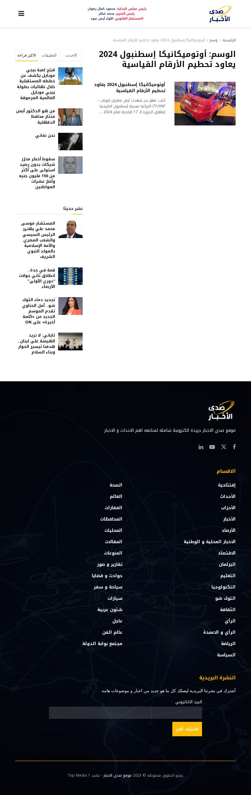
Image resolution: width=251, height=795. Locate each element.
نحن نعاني (45, 135)
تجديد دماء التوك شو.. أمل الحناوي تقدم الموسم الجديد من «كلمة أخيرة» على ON (38, 311)
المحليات (113, 530)
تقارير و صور (109, 564)
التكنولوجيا (224, 587)
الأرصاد (229, 530)
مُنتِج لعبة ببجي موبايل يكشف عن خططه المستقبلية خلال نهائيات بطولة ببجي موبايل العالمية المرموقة (36, 84)
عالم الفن (112, 632)
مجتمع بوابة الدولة (102, 644)
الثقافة (228, 610)
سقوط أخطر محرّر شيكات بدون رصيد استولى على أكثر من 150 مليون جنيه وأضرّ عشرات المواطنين (37, 173)
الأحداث (228, 496)
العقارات (113, 508)
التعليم (228, 576)
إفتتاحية (227, 485)
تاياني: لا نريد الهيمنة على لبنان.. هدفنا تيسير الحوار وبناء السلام (36, 343)
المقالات (113, 542)
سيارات (114, 598)
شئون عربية (109, 610)
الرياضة (228, 644)
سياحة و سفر (108, 587)
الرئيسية (229, 40)
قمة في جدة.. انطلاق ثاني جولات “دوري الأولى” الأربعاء (37, 278)
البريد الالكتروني (188, 702)
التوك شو (225, 598)
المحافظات (111, 519)
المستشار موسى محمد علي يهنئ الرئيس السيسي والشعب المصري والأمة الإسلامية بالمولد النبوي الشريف (38, 239)
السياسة (226, 655)
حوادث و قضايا (107, 576)
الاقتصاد (227, 553)
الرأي (230, 621)
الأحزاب (228, 508)
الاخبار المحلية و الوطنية (210, 542)
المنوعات (113, 553)
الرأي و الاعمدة (219, 632)
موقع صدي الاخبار (117, 775)
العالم (116, 496)
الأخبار (229, 519)
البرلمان (227, 564)
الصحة (116, 485)
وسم (214, 40)
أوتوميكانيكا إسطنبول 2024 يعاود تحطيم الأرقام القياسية (159, 40)
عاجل (117, 621)
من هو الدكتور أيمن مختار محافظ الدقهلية (35, 116)
